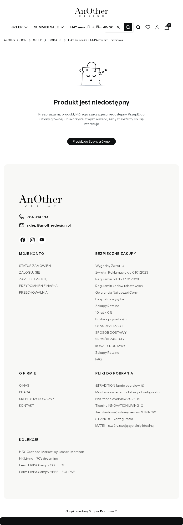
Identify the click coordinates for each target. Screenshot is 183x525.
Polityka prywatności (111, 319)
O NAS (24, 385)
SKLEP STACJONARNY (36, 399)
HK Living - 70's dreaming (38, 458)
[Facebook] (23, 240)
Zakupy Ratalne (107, 306)
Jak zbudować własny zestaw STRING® (125, 412)
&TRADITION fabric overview (118, 385)
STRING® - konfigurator (114, 419)
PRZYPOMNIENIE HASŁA (38, 286)
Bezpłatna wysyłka (109, 299)
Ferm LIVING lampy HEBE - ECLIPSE (47, 472)
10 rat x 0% (103, 312)
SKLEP (37, 40)
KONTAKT (26, 405)
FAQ (98, 359)
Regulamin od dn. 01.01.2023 (117, 279)
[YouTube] (42, 240)
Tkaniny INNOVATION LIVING (117, 405)
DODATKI (55, 40)
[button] (128, 27)
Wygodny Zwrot (108, 266)
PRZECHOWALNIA (33, 292)
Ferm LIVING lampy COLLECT (42, 465)
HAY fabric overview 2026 (115, 399)
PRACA (24, 392)
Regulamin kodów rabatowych (119, 286)
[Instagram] (32, 240)
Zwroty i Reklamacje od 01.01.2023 (121, 272)
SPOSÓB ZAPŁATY (110, 339)
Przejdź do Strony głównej (91, 141)
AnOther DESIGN (15, 40)
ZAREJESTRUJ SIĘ (33, 279)
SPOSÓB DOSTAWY (111, 332)
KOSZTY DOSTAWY (110, 346)
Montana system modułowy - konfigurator (128, 392)
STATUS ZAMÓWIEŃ (35, 266)
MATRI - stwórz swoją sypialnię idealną (124, 425)
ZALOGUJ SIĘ (29, 272)
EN (98, 27)
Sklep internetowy (90, 511)
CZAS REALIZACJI (109, 326)
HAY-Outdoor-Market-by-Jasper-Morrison (51, 452)
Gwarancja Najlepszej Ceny (116, 292)
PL (89, 27)
